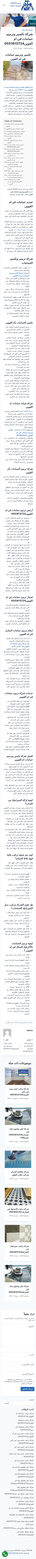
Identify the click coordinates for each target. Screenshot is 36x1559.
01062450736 (12, 1553)
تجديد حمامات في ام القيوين (15, 129)
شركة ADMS (22, 90)
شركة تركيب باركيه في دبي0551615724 (19, 1494)
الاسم (31, 1355)
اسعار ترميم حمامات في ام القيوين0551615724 (15, 150)
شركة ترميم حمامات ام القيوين (19, 230)
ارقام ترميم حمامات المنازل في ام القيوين (15, 154)
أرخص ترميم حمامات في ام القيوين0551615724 (15, 146)
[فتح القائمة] (4, 5)
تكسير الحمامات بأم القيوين (15, 133)
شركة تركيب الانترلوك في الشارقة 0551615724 (28, 1045)
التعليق (30, 1326)
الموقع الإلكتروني (28, 1374)
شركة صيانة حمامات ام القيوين (14, 137)
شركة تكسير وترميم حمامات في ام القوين (19, 1022)
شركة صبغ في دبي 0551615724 (22, 1498)
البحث (31, 1400)
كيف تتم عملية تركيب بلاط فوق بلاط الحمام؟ (15, 172)
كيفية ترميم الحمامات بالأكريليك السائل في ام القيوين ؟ (15, 182)
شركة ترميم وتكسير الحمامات (15, 131)
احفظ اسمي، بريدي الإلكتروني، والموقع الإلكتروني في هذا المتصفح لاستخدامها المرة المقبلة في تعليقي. (18, 1381)
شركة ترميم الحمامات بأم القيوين (14, 141)
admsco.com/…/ (20, 432)
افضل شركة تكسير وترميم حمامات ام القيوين (15, 163)
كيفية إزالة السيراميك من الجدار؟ (14, 167)
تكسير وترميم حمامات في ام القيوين (15, 125)
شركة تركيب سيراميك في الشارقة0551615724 (11, 1044)
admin (26, 48)
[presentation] (18, 1076)
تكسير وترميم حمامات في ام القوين (18, 56)
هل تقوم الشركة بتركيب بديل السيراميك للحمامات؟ (15, 176)
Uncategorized (27, 30)
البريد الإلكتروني (27, 1364)
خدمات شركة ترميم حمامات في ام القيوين (15, 159)
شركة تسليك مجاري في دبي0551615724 (19, 1528)
